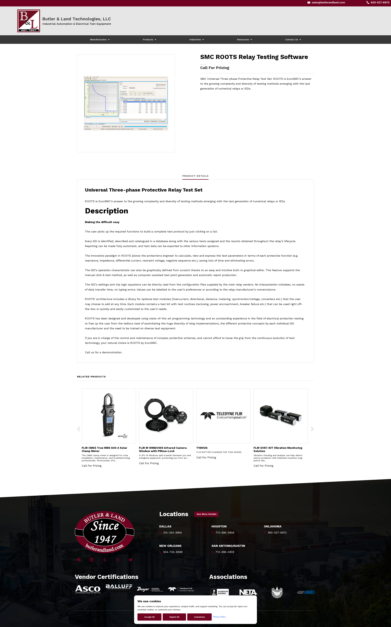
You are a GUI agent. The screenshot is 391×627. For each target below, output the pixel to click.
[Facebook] (79, 560)
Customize (199, 617)
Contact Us (291, 39)
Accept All (149, 617)
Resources (243, 39)
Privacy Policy (219, 617)
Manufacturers (98, 39)
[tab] (195, 175)
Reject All (174, 617)
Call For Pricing (214, 68)
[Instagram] (118, 560)
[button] (206, 514)
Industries (195, 39)
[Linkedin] (92, 560)
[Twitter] (131, 560)
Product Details (195, 176)
